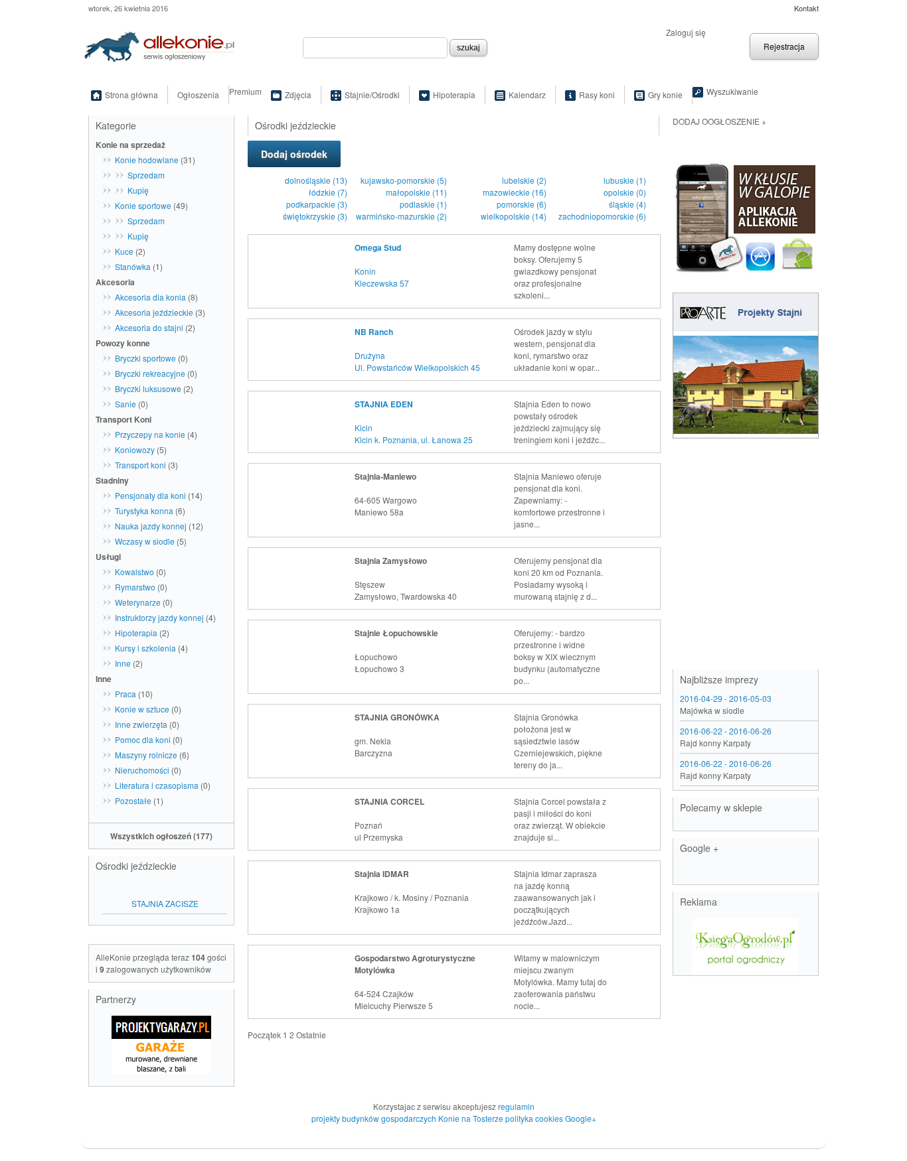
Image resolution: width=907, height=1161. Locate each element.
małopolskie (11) (416, 192)
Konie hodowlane (147, 159)
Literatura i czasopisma (157, 785)
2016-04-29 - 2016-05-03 (726, 698)
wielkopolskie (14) (513, 216)
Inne (123, 663)
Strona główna (131, 94)
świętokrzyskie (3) (315, 216)
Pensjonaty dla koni (150, 495)
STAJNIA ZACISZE (165, 903)
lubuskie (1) (625, 180)
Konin (365, 271)
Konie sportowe (143, 205)
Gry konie (665, 94)
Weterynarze (138, 602)
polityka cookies (534, 1118)
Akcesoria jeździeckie (154, 312)
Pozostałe (133, 800)
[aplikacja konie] (746, 214)
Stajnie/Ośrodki (372, 94)
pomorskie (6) (521, 204)
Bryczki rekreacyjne (150, 373)
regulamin (516, 1106)
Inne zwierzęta (141, 724)
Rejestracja (784, 46)
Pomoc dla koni (143, 739)
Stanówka (133, 266)
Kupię (138, 190)
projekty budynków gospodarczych (373, 1118)
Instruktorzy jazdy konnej (159, 617)
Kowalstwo (134, 571)
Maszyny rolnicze (146, 754)
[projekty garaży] (161, 1040)
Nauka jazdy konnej (151, 525)
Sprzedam (146, 174)
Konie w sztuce (142, 709)
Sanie (125, 403)
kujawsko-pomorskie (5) (404, 180)
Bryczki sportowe (145, 358)
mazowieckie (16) (514, 192)
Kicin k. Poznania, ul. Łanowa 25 (414, 439)
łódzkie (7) (328, 192)
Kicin (363, 427)
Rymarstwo (135, 586)
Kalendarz (527, 94)
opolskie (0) (625, 192)
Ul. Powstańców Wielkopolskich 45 (417, 367)
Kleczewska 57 (382, 283)
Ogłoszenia (198, 94)
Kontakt (806, 8)
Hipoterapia (454, 94)
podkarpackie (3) (316, 204)
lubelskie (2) (524, 180)
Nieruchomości (142, 770)
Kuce (124, 251)
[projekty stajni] (746, 364)
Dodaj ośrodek (294, 154)
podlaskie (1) (423, 204)
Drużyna (370, 355)
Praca (125, 693)
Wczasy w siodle (145, 541)
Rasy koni (597, 94)
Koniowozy (135, 449)
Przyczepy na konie (150, 434)
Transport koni (140, 464)
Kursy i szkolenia (145, 647)
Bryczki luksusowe (148, 388)
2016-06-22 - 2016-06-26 (726, 730)
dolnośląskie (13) (316, 180)
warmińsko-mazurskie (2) (401, 216)
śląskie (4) (627, 204)
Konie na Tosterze (470, 1118)
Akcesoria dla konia (150, 297)
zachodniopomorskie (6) (602, 216)
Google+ (580, 1118)
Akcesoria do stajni (149, 327)
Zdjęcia (298, 94)
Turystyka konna (144, 510)
